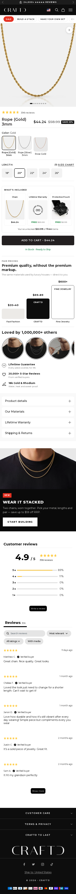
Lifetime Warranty (18, 422)
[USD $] (48, 10)
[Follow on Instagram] (42, 864)
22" (32, 173)
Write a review (38, 608)
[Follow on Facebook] (24, 864)
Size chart (66, 164)
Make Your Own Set (52, 19)
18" (7, 173)
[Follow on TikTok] (52, 864)
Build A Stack (26, 19)
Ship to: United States (38, 872)
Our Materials (14, 411)
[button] (38, 570)
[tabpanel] (38, 713)
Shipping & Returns (18, 433)
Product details (16, 401)
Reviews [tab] (15, 623)
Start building (20, 521)
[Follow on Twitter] (33, 864)
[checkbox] (34, 641)
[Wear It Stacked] (38, 468)
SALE (8, 19)
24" (44, 173)
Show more (38, 791)
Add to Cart (38, 240)
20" (19, 173)
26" (57, 173)
